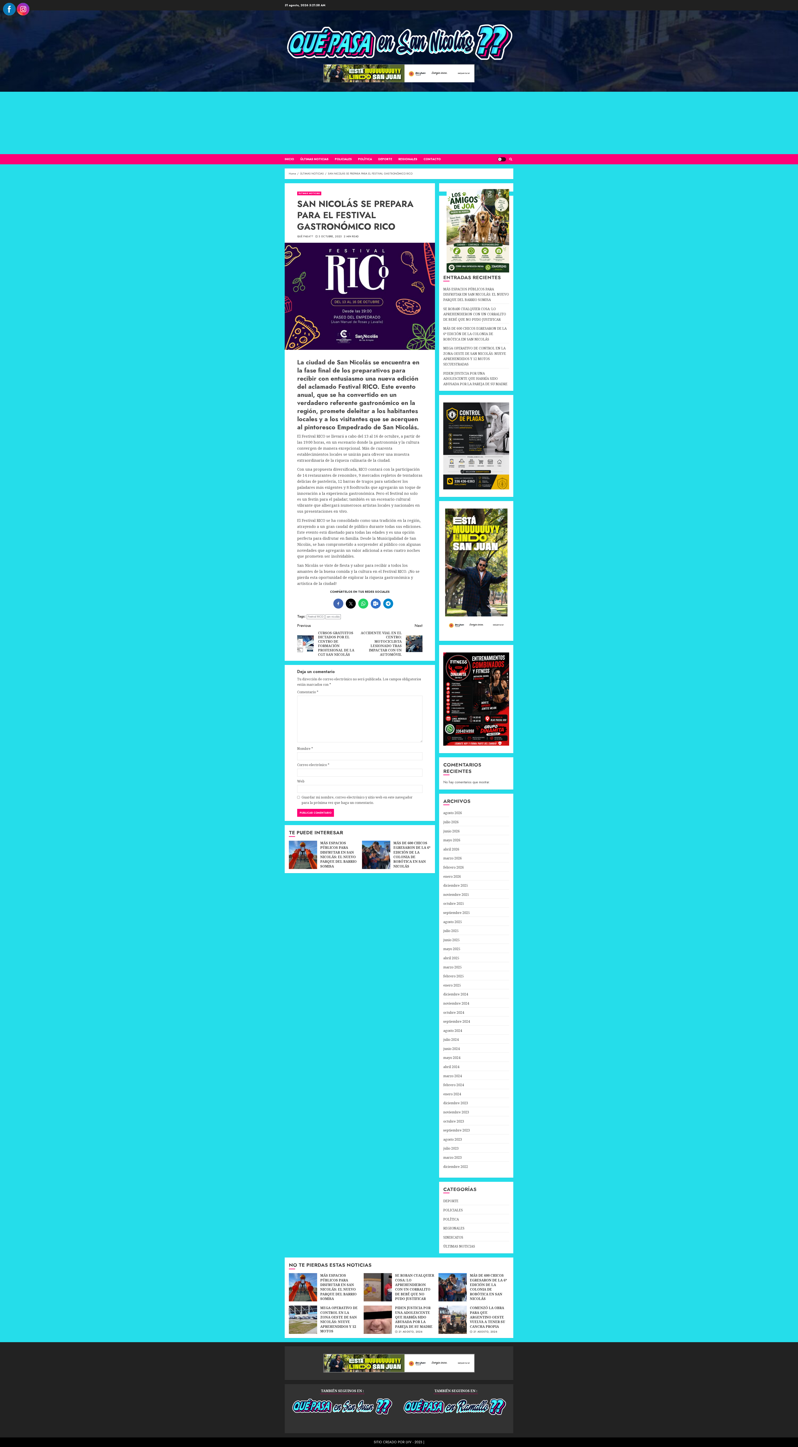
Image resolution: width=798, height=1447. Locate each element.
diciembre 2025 (455, 885)
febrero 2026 (453, 867)
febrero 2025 (453, 976)
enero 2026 (452, 876)
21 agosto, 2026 (410, 1332)
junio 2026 (451, 831)
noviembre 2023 (456, 1112)
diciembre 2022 (455, 1166)
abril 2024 (451, 1067)
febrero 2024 (453, 1085)
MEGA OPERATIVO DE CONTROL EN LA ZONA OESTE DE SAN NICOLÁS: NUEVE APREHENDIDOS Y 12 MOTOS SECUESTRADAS (474, 356)
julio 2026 (451, 822)
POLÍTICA (365, 159)
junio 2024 (451, 1048)
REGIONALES (407, 159)
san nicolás (333, 617)
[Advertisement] (399, 123)
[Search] (510, 159)
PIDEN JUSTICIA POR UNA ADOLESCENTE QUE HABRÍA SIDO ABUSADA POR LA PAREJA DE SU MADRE (475, 378)
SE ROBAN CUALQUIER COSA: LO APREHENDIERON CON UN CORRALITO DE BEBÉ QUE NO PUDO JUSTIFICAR (474, 314)
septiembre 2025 (456, 912)
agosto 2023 (452, 1139)
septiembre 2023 (456, 1130)
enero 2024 (452, 1094)
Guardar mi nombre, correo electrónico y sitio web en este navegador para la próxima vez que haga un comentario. (357, 800)
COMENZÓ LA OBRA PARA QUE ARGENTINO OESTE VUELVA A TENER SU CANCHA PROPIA (452, 1320)
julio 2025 (451, 930)
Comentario (307, 692)
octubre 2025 (453, 903)
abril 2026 (451, 849)
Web (300, 781)
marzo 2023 (452, 1157)
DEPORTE (385, 159)
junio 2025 (451, 940)
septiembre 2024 (456, 1021)
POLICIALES (343, 159)
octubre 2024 (453, 1012)
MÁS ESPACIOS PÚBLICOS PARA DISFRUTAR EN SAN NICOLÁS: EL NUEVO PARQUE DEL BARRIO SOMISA (303, 855)
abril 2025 (451, 958)
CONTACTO (432, 159)
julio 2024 (451, 1039)
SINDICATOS (453, 1237)
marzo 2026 (452, 858)
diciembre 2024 (455, 994)
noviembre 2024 (456, 1003)
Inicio (289, 159)
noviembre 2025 (456, 894)
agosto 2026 (452, 813)
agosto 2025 (452, 922)
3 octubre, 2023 (330, 236)
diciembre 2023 (455, 1103)
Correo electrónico (313, 764)
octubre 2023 (453, 1121)
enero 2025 (452, 985)
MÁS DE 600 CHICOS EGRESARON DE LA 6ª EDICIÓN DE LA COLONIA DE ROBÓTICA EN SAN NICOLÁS (376, 855)
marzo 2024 (452, 1076)
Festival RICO (315, 617)
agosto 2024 (452, 1030)
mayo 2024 (451, 1057)
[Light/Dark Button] (502, 159)
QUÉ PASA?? (305, 236)
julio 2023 (451, 1148)
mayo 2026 (451, 840)
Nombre (305, 748)
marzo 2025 (452, 967)
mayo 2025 (451, 949)
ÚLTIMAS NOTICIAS (314, 159)
